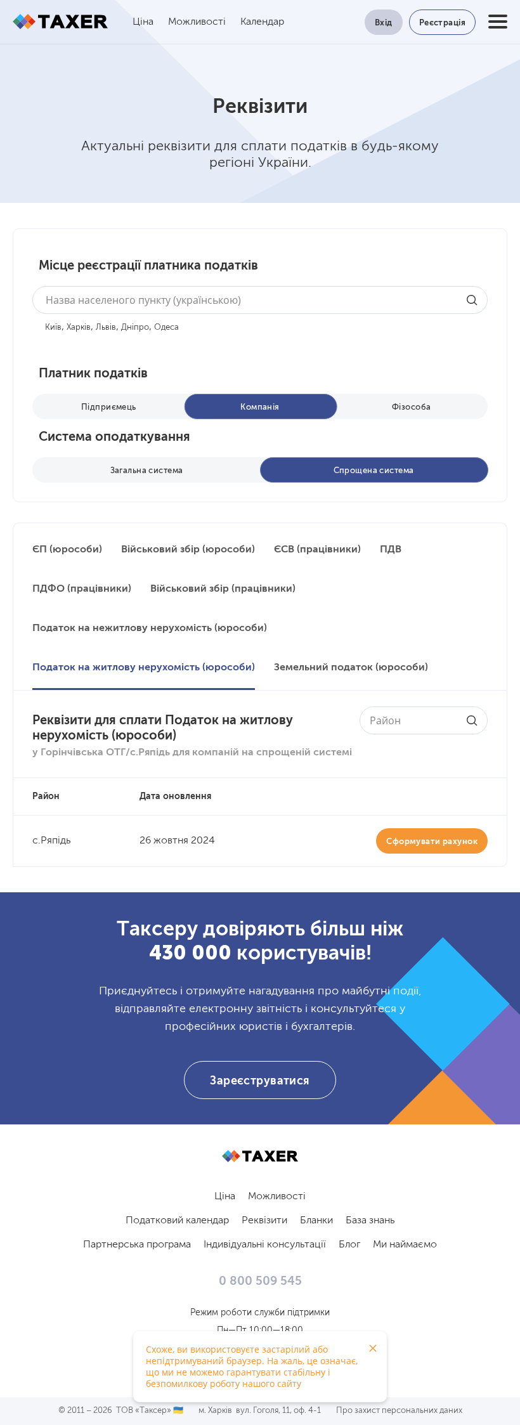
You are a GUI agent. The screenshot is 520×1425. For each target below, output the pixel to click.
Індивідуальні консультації (265, 1245)
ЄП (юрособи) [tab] (67, 550)
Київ (53, 327)
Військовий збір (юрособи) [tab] (188, 550)
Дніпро (135, 327)
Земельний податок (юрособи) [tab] (351, 668)
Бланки (316, 1221)
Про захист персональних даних (399, 1411)
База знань (370, 1221)
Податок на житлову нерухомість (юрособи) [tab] (143, 668)
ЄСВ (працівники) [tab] (317, 550)
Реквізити (264, 1221)
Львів (106, 327)
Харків (79, 327)
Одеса (166, 327)
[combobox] (260, 300)
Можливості (197, 22)
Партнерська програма (137, 1245)
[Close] (372, 1348)
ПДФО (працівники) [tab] (81, 589)
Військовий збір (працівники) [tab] (223, 589)
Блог (349, 1245)
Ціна (143, 22)
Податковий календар (177, 1221)
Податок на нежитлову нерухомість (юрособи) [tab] (149, 628)
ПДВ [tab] (390, 550)
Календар (262, 22)
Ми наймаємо (405, 1245)
